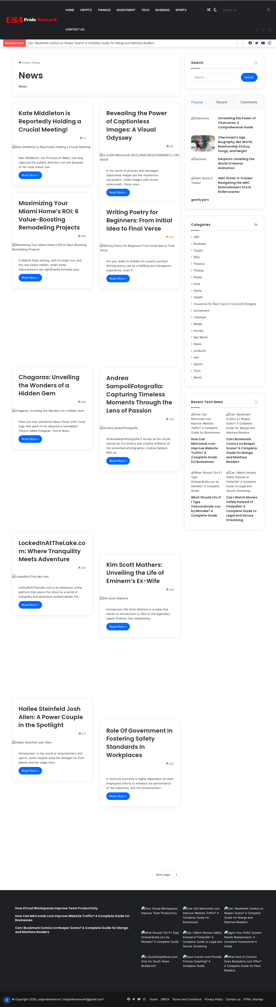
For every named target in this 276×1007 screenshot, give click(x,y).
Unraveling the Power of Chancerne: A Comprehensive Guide (237, 122)
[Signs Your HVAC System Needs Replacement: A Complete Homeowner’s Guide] (244, 941)
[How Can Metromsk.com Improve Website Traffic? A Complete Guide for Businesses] (206, 423)
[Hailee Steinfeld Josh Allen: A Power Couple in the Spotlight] (52, 742)
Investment (126, 10)
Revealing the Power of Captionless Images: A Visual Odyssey (136, 125)
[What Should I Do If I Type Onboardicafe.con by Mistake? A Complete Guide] (206, 481)
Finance (104, 10)
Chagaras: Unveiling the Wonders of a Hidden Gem (49, 385)
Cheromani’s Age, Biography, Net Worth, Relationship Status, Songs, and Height (235, 144)
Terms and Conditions (187, 999)
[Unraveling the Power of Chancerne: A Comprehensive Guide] (203, 124)
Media (198, 324)
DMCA (165, 999)
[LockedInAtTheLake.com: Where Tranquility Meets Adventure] (52, 576)
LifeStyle (200, 317)
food (197, 284)
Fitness (199, 270)
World (197, 377)
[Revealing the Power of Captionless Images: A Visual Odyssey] (140, 157)
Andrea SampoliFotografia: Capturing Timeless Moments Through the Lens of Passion (139, 394)
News (197, 344)
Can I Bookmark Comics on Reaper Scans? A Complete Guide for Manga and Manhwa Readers (91, 43)
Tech (145, 10)
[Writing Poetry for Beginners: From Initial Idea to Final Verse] (140, 248)
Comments (249, 102)
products (200, 350)
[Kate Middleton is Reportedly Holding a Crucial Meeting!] (52, 147)
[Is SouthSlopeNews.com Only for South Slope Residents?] (161, 968)
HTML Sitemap (253, 999)
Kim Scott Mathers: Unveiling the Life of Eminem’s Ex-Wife (135, 573)
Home (70, 10)
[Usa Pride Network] (30, 19)
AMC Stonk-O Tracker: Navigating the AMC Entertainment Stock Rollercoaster (235, 185)
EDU (197, 257)
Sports (181, 10)
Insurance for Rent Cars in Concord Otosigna (225, 304)
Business (162, 10)
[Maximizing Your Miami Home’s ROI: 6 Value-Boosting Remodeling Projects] (52, 247)
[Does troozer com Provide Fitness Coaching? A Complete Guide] (203, 966)
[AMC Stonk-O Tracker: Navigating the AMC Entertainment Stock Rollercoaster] (203, 184)
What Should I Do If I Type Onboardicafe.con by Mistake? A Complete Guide (206, 506)
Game (198, 290)
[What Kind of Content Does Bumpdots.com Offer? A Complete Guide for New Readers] (244, 966)
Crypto (86, 10)
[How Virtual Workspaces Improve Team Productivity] (161, 917)
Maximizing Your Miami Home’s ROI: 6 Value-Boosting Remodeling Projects (49, 215)
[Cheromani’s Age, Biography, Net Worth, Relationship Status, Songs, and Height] (203, 143)
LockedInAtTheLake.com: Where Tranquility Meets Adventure (52, 551)
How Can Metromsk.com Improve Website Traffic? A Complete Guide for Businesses (204, 450)
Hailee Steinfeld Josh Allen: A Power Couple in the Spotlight (51, 717)
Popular (197, 102)
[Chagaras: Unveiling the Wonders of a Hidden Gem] (52, 410)
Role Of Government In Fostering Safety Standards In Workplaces (139, 743)
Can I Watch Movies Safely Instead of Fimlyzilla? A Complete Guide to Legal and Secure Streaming (241, 508)
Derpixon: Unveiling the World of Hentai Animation (236, 163)
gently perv (200, 200)
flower (198, 277)
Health (198, 297)
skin (196, 357)
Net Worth (201, 337)
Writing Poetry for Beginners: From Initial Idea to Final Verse (139, 220)
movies (199, 330)
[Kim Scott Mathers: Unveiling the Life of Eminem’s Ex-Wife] (140, 598)
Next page (163, 874)
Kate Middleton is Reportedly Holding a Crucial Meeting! (50, 121)
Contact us (75, 29)
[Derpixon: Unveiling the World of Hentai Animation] (203, 165)
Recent (221, 102)
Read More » (30, 175)
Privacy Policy (214, 999)
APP (196, 237)
